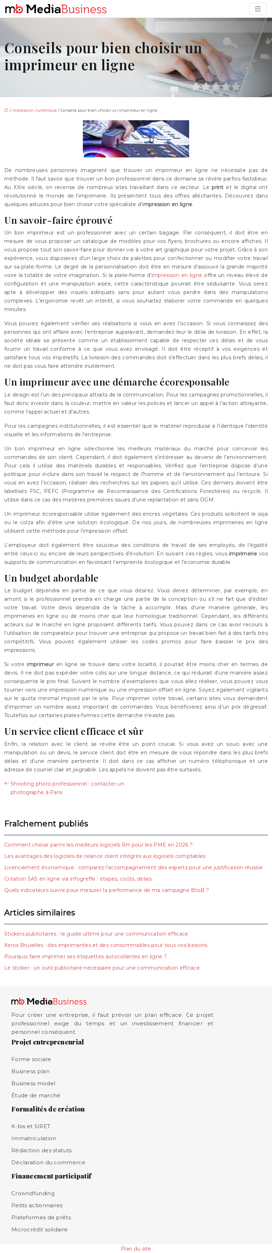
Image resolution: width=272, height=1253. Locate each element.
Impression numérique (34, 110)
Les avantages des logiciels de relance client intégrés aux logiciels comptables (105, 856)
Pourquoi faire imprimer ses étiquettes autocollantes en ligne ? (85, 956)
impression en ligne (177, 275)
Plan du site (136, 1249)
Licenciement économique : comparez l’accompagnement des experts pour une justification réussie (133, 867)
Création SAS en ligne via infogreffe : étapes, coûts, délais (78, 879)
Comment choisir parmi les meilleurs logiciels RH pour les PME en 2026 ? (98, 845)
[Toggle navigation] (258, 9)
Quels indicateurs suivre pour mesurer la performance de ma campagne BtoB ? (106, 890)
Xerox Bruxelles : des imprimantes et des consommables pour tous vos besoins (106, 945)
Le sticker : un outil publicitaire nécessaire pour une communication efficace (102, 968)
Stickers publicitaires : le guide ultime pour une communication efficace (96, 934)
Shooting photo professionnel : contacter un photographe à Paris (67, 788)
